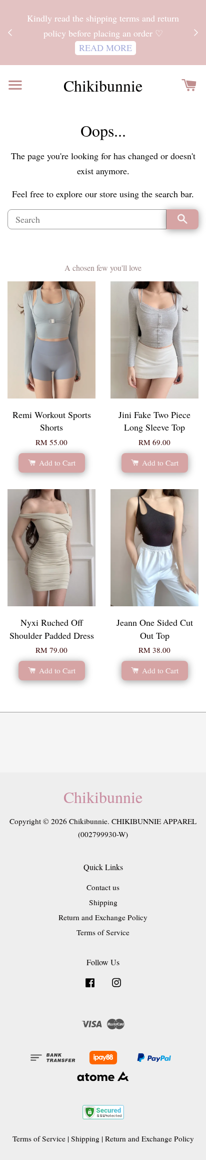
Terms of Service (103, 932)
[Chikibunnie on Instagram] (117, 987)
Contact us (103, 887)
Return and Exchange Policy (103, 917)
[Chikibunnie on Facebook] (90, 987)
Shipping (103, 902)
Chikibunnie (103, 85)
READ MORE (105, 48)
